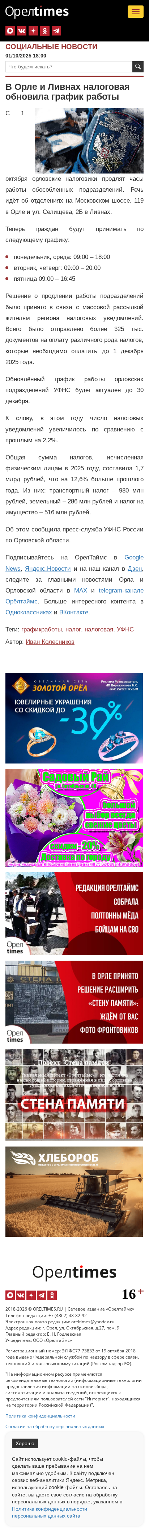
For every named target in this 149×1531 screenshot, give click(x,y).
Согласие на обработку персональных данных (54, 1426)
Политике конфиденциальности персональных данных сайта (49, 1512)
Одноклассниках (28, 612)
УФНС (125, 629)
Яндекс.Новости (48, 568)
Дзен (135, 568)
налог (73, 629)
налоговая (99, 629)
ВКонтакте (73, 612)
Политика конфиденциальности (40, 1416)
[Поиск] (138, 66)
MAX (80, 590)
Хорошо (25, 1443)
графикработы (41, 629)
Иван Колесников (50, 641)
